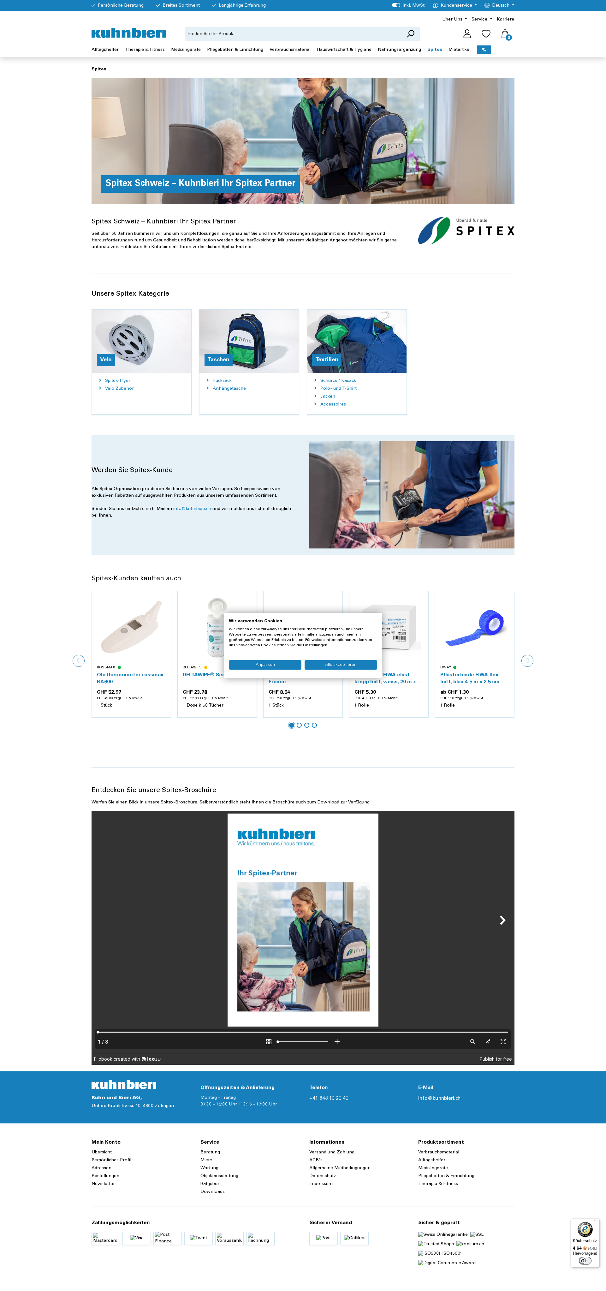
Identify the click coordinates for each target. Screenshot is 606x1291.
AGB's (316, 1160)
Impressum (321, 1184)
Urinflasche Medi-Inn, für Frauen (213, 678)
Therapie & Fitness (438, 1184)
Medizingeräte (433, 1168)
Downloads (212, 1192)
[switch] (585, 1260)
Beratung (210, 1152)
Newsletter (103, 1184)
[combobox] (293, 34)
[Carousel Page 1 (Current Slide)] (291, 725)
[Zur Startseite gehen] (129, 33)
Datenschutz (322, 1176)
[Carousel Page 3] (306, 725)
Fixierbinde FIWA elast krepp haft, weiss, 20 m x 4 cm (301, 678)
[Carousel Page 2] (299, 725)
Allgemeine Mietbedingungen (340, 1168)
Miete (206, 1160)
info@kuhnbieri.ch (192, 509)
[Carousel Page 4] (314, 725)
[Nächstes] (527, 661)
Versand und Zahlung (331, 1152)
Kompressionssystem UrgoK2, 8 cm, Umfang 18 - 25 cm (472, 678)
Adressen (101, 1168)
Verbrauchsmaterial (438, 1152)
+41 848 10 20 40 (328, 1098)
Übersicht (102, 1152)
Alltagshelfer (431, 1160)
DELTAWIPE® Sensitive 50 (128, 675)
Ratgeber (209, 1184)
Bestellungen (105, 1176)
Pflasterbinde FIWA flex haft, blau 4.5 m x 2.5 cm (384, 678)
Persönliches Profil (111, 1160)
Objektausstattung (219, 1176)
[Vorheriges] (79, 661)
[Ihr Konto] (467, 34)
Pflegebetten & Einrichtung (446, 1176)
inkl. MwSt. (408, 5)
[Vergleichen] (162, 614)
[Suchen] (410, 34)
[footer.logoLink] (124, 1084)
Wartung (209, 1168)
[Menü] (596, 1222)
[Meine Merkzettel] (486, 34)
